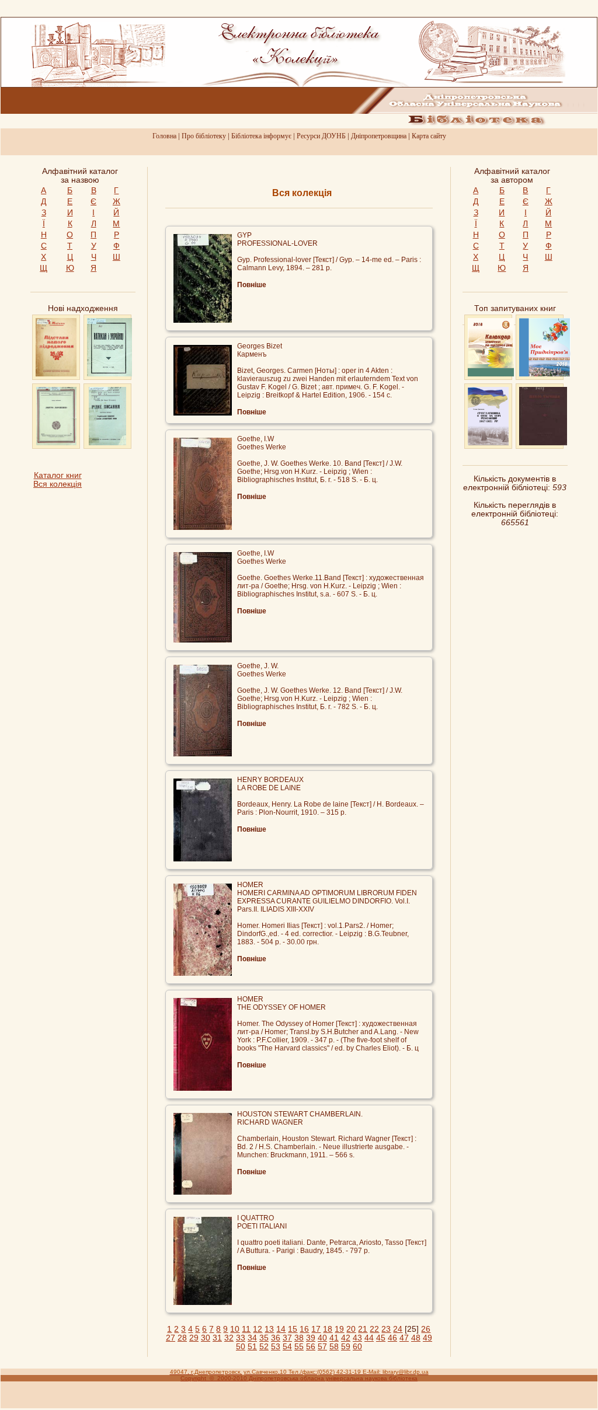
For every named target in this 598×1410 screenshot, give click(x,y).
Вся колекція (57, 484)
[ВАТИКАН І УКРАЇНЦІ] (109, 373)
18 (327, 1329)
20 (351, 1329)
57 (322, 1346)
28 (182, 1338)
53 (275, 1346)
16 (304, 1329)
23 (386, 1329)
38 (299, 1338)
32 (229, 1338)
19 (339, 1329)
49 (427, 1338)
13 (269, 1329)
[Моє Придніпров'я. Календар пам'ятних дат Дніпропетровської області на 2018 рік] (545, 373)
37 (287, 1338)
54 (287, 1346)
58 (334, 1346)
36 (275, 1338)
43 (357, 1338)
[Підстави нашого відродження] (56, 373)
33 (240, 1338)
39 (310, 1338)
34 (252, 1338)
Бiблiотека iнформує (261, 136)
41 (334, 1338)
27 (170, 1338)
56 (310, 1346)
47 (404, 1338)
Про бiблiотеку (204, 136)
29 (194, 1338)
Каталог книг (58, 475)
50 (240, 1346)
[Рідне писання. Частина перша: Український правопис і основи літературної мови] (107, 442)
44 (369, 1338)
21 (362, 1329)
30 (205, 1338)
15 (292, 1329)
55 (299, 1346)
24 (397, 1329)
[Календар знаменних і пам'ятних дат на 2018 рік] (491, 373)
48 (415, 1338)
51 (252, 1346)
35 (264, 1338)
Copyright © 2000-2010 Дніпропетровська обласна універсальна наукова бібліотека (299, 1378)
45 (380, 1338)
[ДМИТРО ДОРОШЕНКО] (56, 442)
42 (345, 1338)
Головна (164, 136)
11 (246, 1329)
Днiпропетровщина (378, 136)
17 (316, 1329)
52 (264, 1346)
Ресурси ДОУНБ (321, 136)
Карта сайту (429, 136)
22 (374, 1329)
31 (217, 1338)
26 (425, 1329)
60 (357, 1346)
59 (345, 1346)
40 (322, 1338)
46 (392, 1338)
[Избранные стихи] (543, 442)
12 (257, 1329)
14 (281, 1329)
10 (234, 1329)
